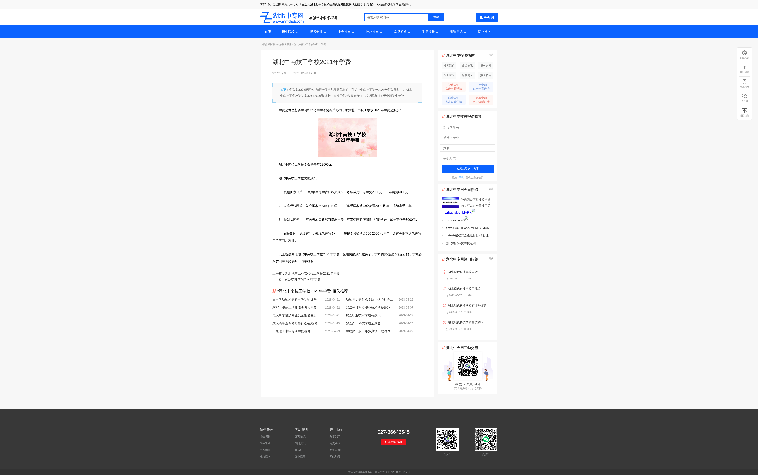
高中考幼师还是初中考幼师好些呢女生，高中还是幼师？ (296, 299)
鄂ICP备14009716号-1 (398, 472)
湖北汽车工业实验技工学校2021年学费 (312, 273)
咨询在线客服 (395, 442)
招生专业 (265, 443)
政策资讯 (467, 65)
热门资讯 (300, 443)
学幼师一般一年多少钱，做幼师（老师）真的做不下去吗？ (370, 331)
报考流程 (449, 65)
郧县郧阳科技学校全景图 (363, 323)
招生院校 (288, 31)
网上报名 (484, 31)
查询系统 (456, 31)
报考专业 (316, 31)
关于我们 (335, 436)
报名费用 (485, 75)
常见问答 (400, 31)
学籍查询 (453, 86)
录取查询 (481, 99)
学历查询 (481, 86)
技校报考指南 (268, 44)
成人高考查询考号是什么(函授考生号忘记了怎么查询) (296, 323)
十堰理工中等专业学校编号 (291, 331)
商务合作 (335, 449)
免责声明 (335, 443)
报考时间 (449, 75)
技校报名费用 (284, 44)
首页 (268, 31)
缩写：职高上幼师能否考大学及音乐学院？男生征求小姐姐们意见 (296, 307)
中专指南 (344, 31)
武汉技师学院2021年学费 (303, 279)
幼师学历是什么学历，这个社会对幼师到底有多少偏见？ (370, 299)
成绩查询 (453, 99)
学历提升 (428, 31)
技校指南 (372, 31)
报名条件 (485, 65)
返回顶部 (744, 115)
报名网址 (467, 75)
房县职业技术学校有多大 (363, 315)
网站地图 (335, 456)
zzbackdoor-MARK (458, 212)
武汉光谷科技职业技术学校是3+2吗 (370, 307)
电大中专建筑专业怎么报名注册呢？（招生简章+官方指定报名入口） (296, 315)
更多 (491, 54)
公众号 (744, 101)
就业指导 (300, 456)
